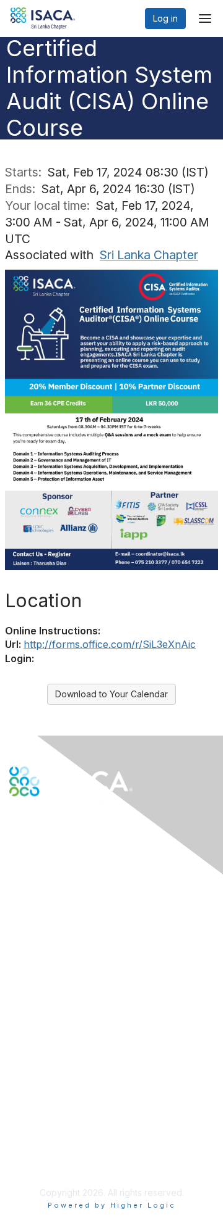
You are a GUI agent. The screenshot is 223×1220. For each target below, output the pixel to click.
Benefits (26, 1011)
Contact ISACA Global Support (71, 928)
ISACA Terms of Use (50, 1131)
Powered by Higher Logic (112, 1205)
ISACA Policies (38, 1119)
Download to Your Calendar (111, 694)
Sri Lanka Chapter (149, 254)
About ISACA (35, 1095)
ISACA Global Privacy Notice (67, 1144)
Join (18, 999)
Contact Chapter (42, 910)
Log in (165, 18)
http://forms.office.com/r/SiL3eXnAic (110, 644)
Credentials (32, 1024)
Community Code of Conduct (68, 1107)
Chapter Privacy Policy (55, 1161)
